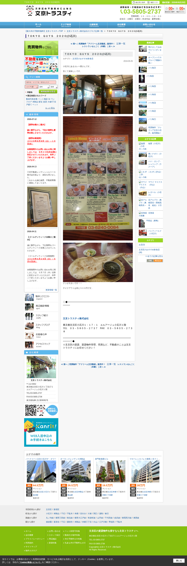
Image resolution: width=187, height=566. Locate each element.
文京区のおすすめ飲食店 (82, 59)
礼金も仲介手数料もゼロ (75, 543)
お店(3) (142, 245)
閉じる (179, 561)
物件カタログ (31, 550)
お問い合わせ (54, 531)
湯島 (101, 513)
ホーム (28, 531)
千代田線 (108, 518)
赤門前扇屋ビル (101, 459)
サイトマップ (31, 547)
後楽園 (49, 522)
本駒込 (35, 102)
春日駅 (35, 495)
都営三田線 (60, 518)
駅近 (41, 102)
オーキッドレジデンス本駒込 (72, 459)
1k (49, 99)
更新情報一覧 (51, 290)
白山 (95, 522)
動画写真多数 (32, 99)
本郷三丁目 (87, 522)
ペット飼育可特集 (72, 531)
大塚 (90, 513)
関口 (95, 513)
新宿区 (56, 509)
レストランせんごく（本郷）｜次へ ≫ (98, 46)
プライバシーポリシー (35, 539)
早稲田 (111, 522)
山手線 (100, 518)
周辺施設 (53, 539)
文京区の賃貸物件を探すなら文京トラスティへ (113, 531)
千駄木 (70, 513)
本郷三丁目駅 (107, 495)
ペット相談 (43, 99)
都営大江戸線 (80, 518)
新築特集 (53, 543)
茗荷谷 (56, 522)
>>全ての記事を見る (154, 256)
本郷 (114, 492)
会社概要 (29, 535)
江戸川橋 (103, 522)
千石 (63, 513)
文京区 (41, 492)
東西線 (136, 518)
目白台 (83, 513)
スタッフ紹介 (54, 535)
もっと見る (50, 108)
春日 (107, 513)
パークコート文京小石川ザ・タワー (41, 459)
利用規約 (29, 543)
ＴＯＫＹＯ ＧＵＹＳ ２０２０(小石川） (88, 54)
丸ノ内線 (50, 518)
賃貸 (45, 102)
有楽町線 (91, 518)
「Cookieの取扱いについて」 (30, 562)
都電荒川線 (126, 518)
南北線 (70, 518)
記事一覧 (121, 43)
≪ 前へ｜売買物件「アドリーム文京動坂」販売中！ (93, 44)
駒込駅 (70, 495)
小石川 (46, 492)
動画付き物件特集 (72, 535)
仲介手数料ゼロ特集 (73, 539)
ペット (35, 104)
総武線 (117, 518)
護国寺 (70, 522)
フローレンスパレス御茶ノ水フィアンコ (147, 459)
